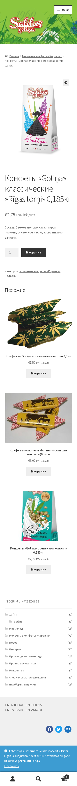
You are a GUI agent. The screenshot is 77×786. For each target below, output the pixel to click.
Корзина (59, 775)
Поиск (38, 779)
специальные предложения (27, 677)
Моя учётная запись (13, 779)
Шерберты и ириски (22, 684)
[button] (66, 82)
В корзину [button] (38, 373)
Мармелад (16, 628)
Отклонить (11, 766)
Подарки (10, 276)
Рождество (16, 670)
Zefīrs (13, 614)
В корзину (33, 252)
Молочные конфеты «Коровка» (42, 56)
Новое (13, 642)
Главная (14, 56)
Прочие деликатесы (22, 663)
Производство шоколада (26, 656)
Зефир (18, 621)
